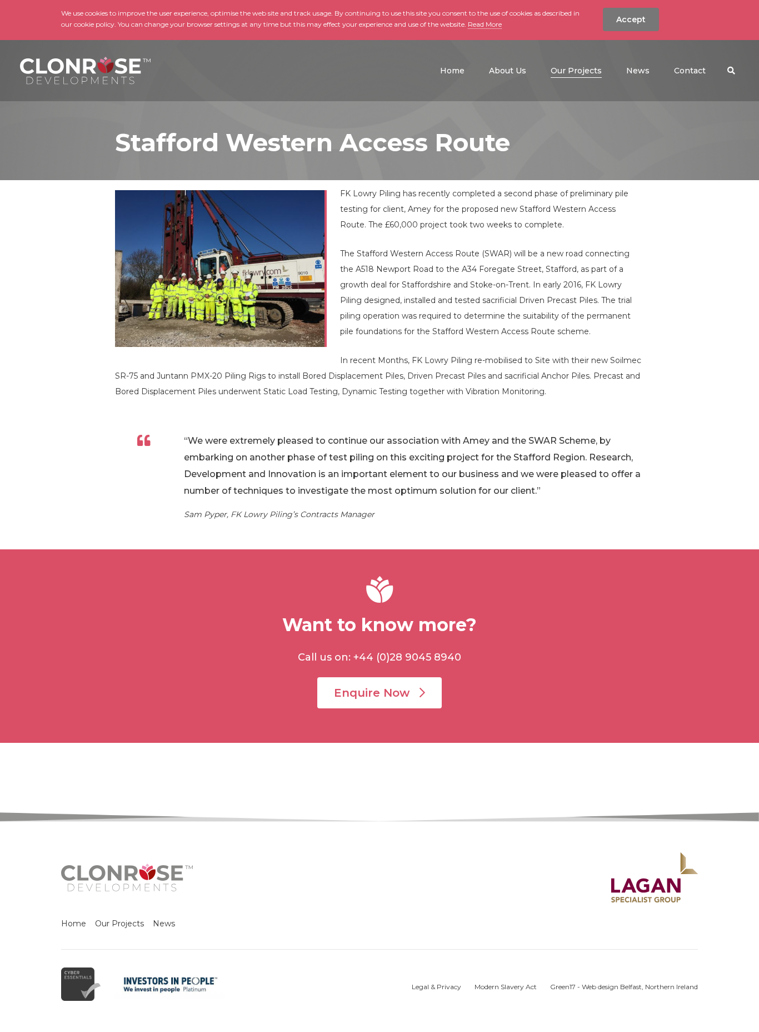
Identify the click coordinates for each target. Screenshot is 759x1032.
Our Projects (119, 924)
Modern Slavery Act (506, 987)
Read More (485, 24)
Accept (631, 19)
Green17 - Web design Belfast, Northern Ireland (624, 987)
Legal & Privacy (436, 987)
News (164, 924)
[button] (731, 70)
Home (73, 924)
